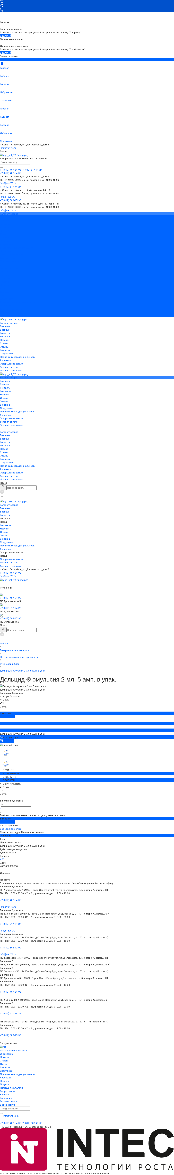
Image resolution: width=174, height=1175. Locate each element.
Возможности (7, 1104)
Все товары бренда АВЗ (13, 1050)
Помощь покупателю (11, 1087)
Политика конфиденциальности (17, 247)
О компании (6, 1053)
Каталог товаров (9, 268)
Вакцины (5, 271)
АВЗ (2, 859)
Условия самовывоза (11, 261)
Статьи (4, 234)
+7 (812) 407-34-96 (10, 572)
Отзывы (4, 237)
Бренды (4, 274)
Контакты (5, 278)
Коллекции (6, 1097)
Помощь (4, 1081)
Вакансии (5, 241)
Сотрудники (6, 244)
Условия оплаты (9, 257)
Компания (5, 281)
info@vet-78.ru (8, 148)
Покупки (4, 1084)
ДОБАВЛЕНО (7, 716)
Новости (4, 230)
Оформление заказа (11, 308)
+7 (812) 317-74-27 (10, 608)
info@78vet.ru (7, 930)
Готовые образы (9, 1101)
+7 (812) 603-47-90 (10, 618)
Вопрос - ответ (8, 1091)
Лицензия (5, 251)
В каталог (5, 35)
